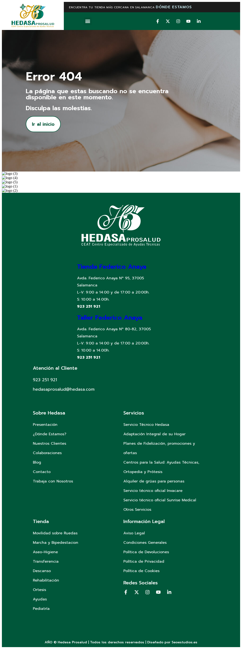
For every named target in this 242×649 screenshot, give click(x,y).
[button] (88, 21)
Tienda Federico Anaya (111, 266)
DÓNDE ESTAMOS (174, 7)
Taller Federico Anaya (109, 317)
